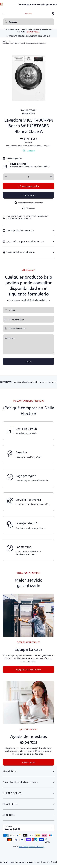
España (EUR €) (12, 828)
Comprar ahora (28, 195)
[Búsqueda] (5, 21)
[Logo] (28, 13)
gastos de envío (15, 145)
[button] (53, 13)
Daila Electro (23, 847)
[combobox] (28, 21)
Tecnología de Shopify (36, 847)
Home (5, 41)
